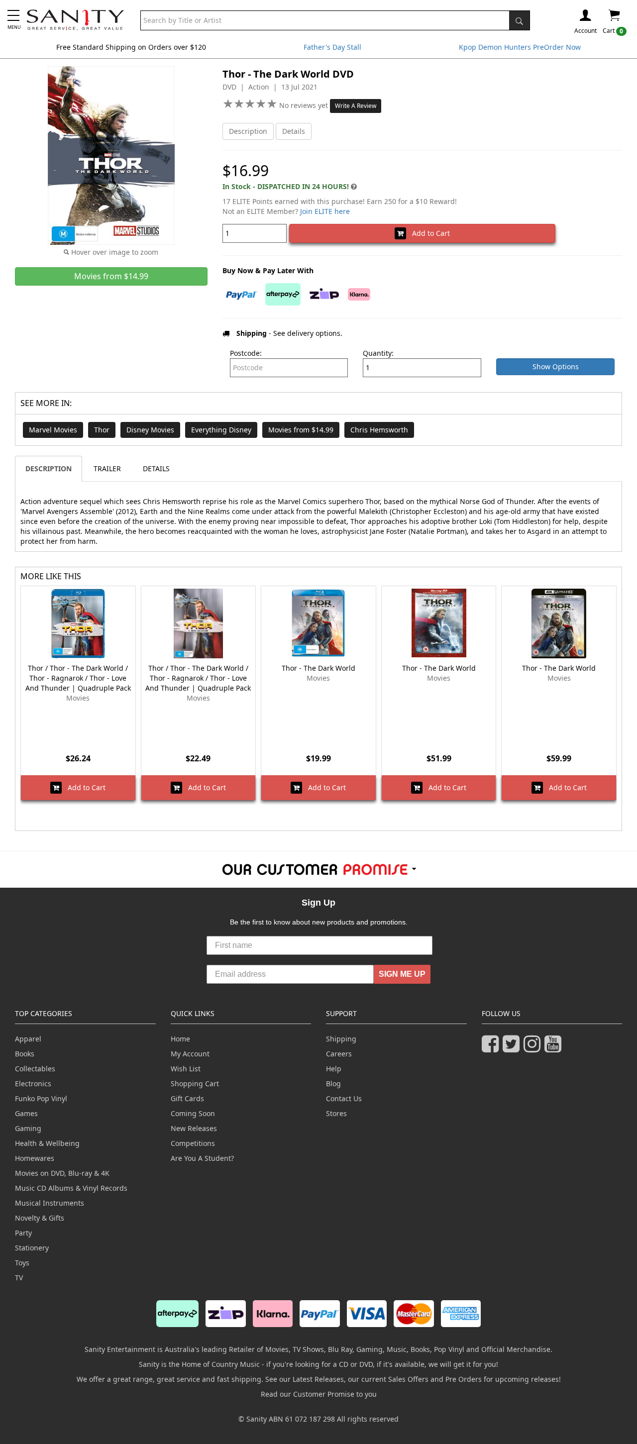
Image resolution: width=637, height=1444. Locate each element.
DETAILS (156, 468)
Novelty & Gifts (39, 1218)
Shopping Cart (195, 1083)
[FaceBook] (492, 1048)
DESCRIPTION (48, 468)
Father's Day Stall (332, 47)
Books (24, 1053)
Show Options (555, 366)
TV (19, 1277)
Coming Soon (193, 1113)
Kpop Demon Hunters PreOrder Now (520, 47)
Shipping (341, 1038)
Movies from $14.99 (300, 429)
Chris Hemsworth (379, 429)
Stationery (32, 1247)
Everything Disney (221, 429)
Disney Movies (150, 429)
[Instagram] (534, 1048)
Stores (336, 1113)
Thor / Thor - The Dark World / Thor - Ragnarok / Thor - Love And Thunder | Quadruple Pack (78, 678)
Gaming (28, 1128)
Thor (101, 429)
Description (248, 131)
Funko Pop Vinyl (41, 1098)
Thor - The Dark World (318, 668)
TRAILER (107, 468)
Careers (339, 1053)
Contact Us (344, 1098)
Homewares (34, 1158)
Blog (333, 1083)
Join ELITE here (325, 211)
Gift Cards (187, 1098)
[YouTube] (554, 1048)
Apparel (28, 1038)
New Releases (194, 1128)
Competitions (193, 1143)
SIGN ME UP (402, 974)
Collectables (35, 1068)
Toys (22, 1262)
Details (293, 131)
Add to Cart (428, 233)
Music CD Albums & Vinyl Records (71, 1188)
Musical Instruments (49, 1203)
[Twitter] (513, 1048)
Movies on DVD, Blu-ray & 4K (62, 1173)
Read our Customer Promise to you (319, 1394)
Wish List (186, 1068)
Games (26, 1113)
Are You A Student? (202, 1158)
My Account (190, 1053)
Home (180, 1038)
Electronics (33, 1083)
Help (333, 1068)
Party (23, 1233)
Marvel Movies (53, 429)
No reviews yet (304, 105)
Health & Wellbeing (47, 1143)
